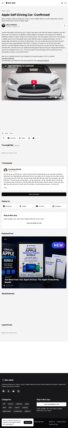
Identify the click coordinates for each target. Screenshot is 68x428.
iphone (10, 404)
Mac (10, 407)
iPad (4, 407)
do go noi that (13, 174)
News (11, 133)
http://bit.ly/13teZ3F (43, 60)
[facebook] (3, 391)
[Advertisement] (34, 116)
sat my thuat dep (29, 184)
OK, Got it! (28, 422)
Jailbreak (19, 404)
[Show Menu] (2, 3)
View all (17, 145)
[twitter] (8, 391)
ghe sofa (55, 174)
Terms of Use (53, 424)
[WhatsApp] (29, 138)
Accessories (18, 411)
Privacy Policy (61, 422)
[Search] (65, 3)
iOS (4, 404)
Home (3, 11)
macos (17, 407)
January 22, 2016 (12, 171)
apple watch (7, 411)
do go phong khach (22, 180)
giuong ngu (42, 174)
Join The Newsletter (34, 223)
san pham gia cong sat (43, 184)
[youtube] (13, 391)
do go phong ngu (35, 180)
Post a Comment (34, 194)
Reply (5, 187)
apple (8, 11)
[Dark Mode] (62, 3)
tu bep (29, 174)
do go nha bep (46, 180)
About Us (52, 422)
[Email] (33, 138)
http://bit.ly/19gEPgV (8, 58)
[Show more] (38, 138)
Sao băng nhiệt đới (14, 169)
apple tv (27, 411)
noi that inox (55, 184)
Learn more (9, 424)
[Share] (64, 25)
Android (24, 407)
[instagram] (18, 391)
